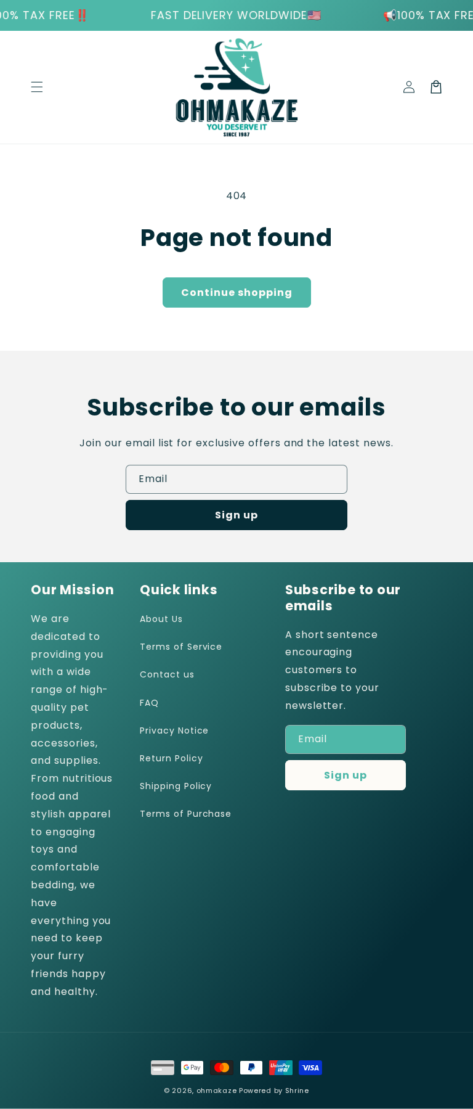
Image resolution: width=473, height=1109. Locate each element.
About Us (161, 619)
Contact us (167, 674)
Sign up (236, 515)
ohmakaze (216, 1090)
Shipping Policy (176, 786)
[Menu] (37, 86)
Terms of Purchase (186, 814)
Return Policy (171, 758)
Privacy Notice (174, 730)
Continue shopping (237, 292)
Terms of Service (181, 646)
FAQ (149, 703)
